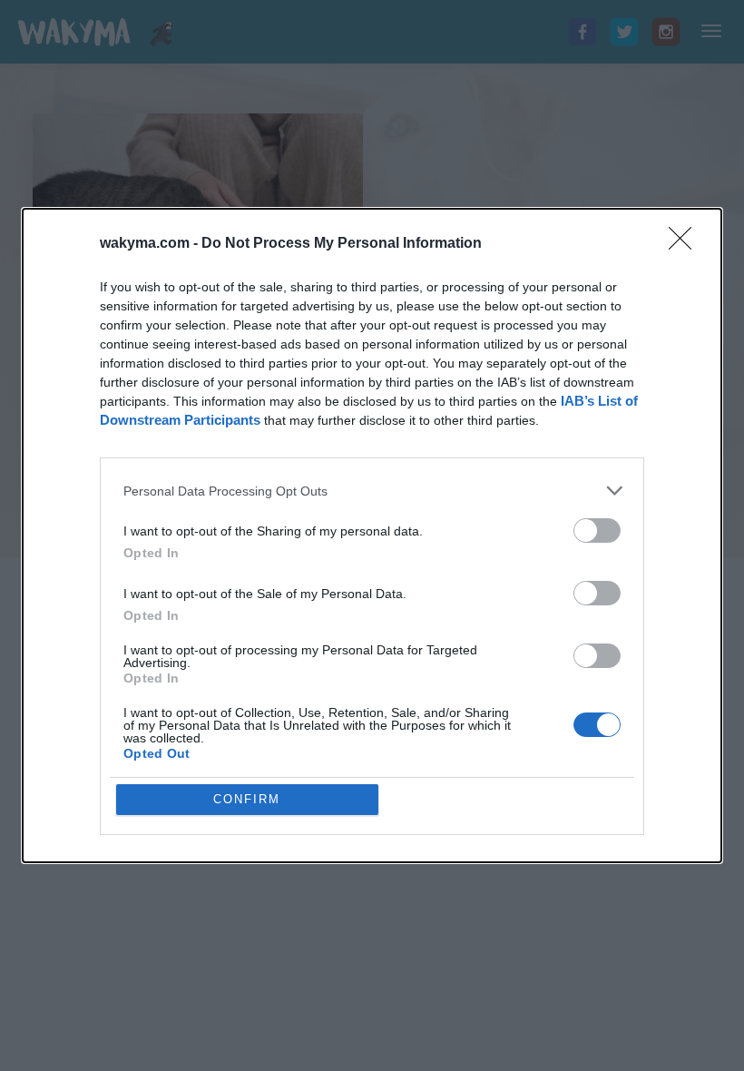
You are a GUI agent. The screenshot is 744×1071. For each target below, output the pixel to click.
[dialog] (372, 535)
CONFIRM (246, 799)
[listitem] (372, 490)
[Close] (686, 244)
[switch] (597, 530)
